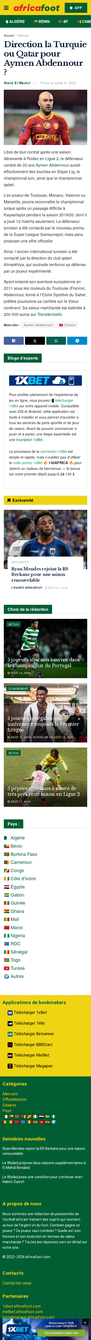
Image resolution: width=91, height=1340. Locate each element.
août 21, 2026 (57, 587)
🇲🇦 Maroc (13, 927)
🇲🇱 (11, 1122)
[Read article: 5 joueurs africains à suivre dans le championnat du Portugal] (45, 648)
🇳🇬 (53, 1116)
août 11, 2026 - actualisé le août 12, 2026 (41, 737)
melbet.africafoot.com (23, 1311)
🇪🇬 (41, 1116)
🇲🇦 (17, 1122)
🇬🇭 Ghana (14, 911)
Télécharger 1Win (29, 1023)
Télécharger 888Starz (33, 1044)
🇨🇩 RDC (12, 943)
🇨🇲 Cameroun (18, 862)
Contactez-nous (17, 1283)
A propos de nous (22, 1204)
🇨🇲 (23, 1116)
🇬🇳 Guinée (14, 902)
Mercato (23, 35)
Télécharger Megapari (33, 1066)
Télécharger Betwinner (33, 1033)
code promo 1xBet (27, 462)
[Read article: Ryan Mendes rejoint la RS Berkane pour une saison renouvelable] (45, 539)
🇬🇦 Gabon (14, 894)
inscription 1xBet (29, 439)
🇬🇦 (47, 1116)
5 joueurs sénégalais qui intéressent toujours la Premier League (43, 724)
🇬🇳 (5, 1122)
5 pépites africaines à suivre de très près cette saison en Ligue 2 (44, 791)
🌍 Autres (14, 976)
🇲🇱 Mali (11, 919)
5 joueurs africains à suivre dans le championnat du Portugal (44, 662)
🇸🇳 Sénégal (15, 951)
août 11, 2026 (20, 801)
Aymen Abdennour (52, 165)
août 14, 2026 (20, 673)
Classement (18, 688)
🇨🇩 (23, 1122)
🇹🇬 (35, 1122)
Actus (13, 624)
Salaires (9, 1105)
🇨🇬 (29, 1116)
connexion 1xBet (53, 451)
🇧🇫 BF (63, 21)
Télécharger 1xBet (30, 1012)
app (77, 7)
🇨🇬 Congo (14, 870)
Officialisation (15, 1099)
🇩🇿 (5, 1116)
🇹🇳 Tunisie (67, 325)
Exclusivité (20, 562)
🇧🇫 (17, 1116)
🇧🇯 (11, 1116)
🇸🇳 (29, 1122)
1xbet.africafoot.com (22, 1306)
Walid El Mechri (17, 82)
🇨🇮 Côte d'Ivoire (20, 878)
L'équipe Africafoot (26, 587)
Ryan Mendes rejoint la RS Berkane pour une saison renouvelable (39, 574)
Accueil (9, 35)
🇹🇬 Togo (12, 959)
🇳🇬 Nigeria (14, 935)
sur (46, 314)
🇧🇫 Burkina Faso (20, 854)
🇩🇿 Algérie (14, 21)
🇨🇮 (35, 1116)
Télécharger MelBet (31, 1055)
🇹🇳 (41, 1122)
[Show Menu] (6, 7)
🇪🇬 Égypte (14, 886)
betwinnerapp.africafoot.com (28, 1317)
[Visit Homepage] (37, 7)
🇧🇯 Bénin (41, 21)
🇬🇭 (47, 1122)
